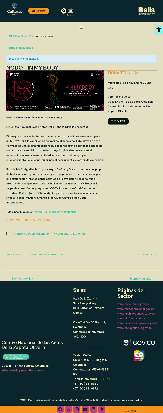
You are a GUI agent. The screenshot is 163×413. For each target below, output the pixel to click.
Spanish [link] (132, 411)
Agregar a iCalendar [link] (72, 233)
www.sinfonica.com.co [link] (132, 318)
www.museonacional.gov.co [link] (135, 309)
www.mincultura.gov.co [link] (133, 304)
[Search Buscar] (59, 11)
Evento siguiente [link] (142, 278)
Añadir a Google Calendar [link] (31, 233)
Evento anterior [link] (20, 278)
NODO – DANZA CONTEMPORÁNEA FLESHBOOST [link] (34, 254)
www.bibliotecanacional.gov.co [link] (138, 323)
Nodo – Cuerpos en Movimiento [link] (56, 212)
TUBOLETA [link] (118, 121)
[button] (81, 27)
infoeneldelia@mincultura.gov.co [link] (23, 370)
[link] (159, 30)
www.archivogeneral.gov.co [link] (136, 313)
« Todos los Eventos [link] (19, 48)
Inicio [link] (16, 36)
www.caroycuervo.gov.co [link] (134, 328)
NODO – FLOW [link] (147, 254)
